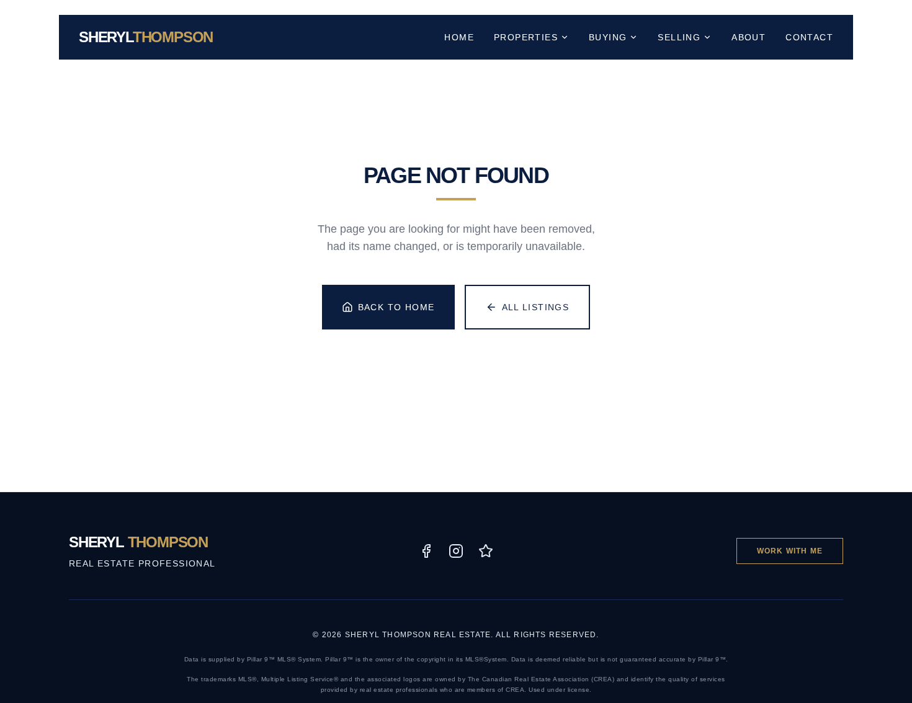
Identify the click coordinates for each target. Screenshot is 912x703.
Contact (809, 37)
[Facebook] (426, 551)
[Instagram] (456, 551)
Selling (679, 37)
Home (459, 37)
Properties (526, 37)
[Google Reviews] (485, 551)
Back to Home (396, 307)
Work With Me (790, 551)
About (748, 37)
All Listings (536, 307)
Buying (608, 37)
